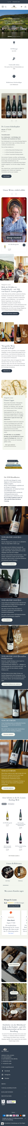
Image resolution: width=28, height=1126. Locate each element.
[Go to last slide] (12, 120)
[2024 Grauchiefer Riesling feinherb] (7, 838)
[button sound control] (24, 199)
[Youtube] (3, 1078)
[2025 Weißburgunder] (7, 815)
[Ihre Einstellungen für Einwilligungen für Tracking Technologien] (2, 1123)
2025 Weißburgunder (7, 823)
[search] (5, 6)
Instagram (7, 1074)
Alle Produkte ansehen (13, 855)
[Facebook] (3, 1071)
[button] (22, 7)
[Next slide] (16, 120)
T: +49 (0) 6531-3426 (6, 1061)
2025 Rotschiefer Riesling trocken (20, 846)
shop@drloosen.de (9, 1067)
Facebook (7, 1071)
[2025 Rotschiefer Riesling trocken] (21, 838)
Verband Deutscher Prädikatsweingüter (13, 310)
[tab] (10, 36)
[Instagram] (3, 1074)
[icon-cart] (25, 6)
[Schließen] (25, 1118)
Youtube (7, 1078)
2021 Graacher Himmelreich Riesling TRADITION (20, 824)
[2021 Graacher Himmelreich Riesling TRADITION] (21, 815)
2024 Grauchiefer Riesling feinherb (7, 846)
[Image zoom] (14, 105)
